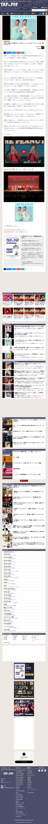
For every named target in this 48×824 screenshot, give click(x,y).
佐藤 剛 (39, 48)
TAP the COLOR (9, 564)
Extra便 (10, 583)
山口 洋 (14, 639)
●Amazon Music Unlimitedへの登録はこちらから (14, 229)
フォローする (24, 761)
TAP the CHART (10, 595)
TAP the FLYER (10, 599)
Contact (45, 7)
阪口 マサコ (25, 635)
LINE (23, 52)
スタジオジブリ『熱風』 (10, 617)
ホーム (2, 13)
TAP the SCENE (10, 561)
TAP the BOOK (10, 602)
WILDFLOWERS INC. (20, 820)
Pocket (18, 52)
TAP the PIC (10, 630)
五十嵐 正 (6, 635)
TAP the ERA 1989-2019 (10, 589)
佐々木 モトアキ (35, 635)
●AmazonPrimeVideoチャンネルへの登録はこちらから (16, 231)
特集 (7, 13)
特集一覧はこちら (24, 480)
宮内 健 (5, 639)
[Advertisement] (24, 282)
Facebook (9, 52)
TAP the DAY (9, 592)
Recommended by (40, 321)
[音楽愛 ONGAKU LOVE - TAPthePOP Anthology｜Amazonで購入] (24, 671)
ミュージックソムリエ (10, 627)
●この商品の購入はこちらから (10, 225)
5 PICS (11, 586)
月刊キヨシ (9, 580)
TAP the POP (7, 642)
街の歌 (10, 605)
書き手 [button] (33, 13)
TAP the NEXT (10, 555)
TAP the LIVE (9, 611)
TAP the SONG (11, 570)
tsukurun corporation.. (28, 822)
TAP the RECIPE (8, 624)
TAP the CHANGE (10, 558)
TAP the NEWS (11, 577)
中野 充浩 (34, 637)
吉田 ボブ (24, 639)
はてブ (14, 52)
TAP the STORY (9, 574)
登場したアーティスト (16, 13)
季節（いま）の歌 (9, 608)
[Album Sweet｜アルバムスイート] (24, 689)
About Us (35, 7)
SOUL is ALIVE (8, 621)
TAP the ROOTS (9, 567)
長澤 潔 (24, 637)
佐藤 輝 (14, 637)
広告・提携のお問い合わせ (8, 787)
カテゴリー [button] (26, 13)
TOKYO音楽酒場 (9, 614)
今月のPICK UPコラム (9, 552)
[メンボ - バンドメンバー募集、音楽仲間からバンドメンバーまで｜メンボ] (24, 707)
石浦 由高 (15, 635)
